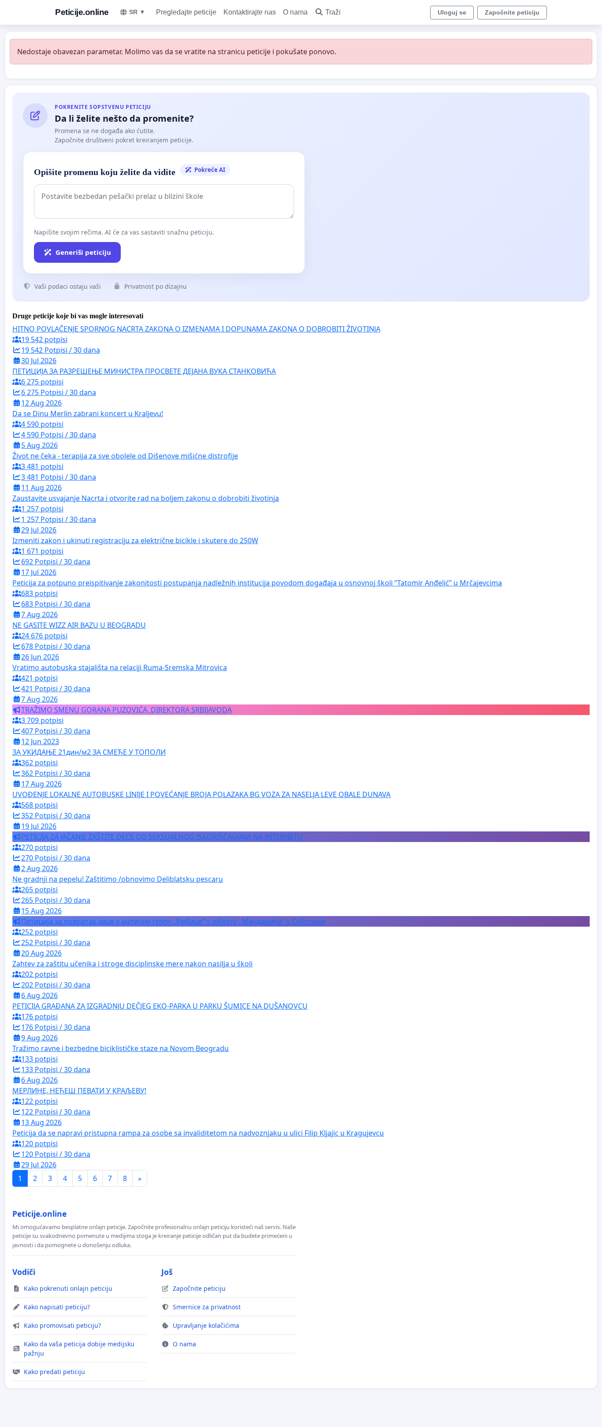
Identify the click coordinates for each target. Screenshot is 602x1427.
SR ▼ (137, 11)
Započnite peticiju (512, 12)
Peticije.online (82, 12)
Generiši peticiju (83, 252)
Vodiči (23, 1272)
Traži (333, 12)
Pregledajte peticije (186, 12)
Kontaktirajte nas (249, 12)
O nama (295, 12)
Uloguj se (452, 12)
